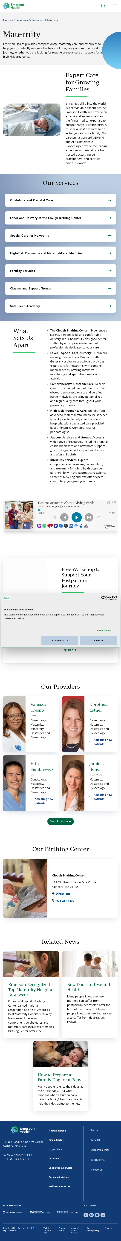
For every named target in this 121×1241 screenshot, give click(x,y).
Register (68, 650)
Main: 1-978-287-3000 (19, 1155)
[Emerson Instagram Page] (91, 1215)
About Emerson (57, 1130)
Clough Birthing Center (68, 875)
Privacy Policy (62, 1229)
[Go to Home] (13, 6)
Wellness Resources (59, 1186)
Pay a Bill (96, 1139)
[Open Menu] (115, 6)
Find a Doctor (56, 1139)
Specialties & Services (28, 20)
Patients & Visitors (59, 1177)
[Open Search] (103, 6)
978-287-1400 (65, 900)
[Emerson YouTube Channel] (97, 1215)
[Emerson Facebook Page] (86, 1215)
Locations (54, 1158)
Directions (63, 894)
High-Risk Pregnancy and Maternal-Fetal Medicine (46, 253)
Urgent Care (55, 1149)
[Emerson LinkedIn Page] (103, 1215)
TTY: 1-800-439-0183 (18, 1159)
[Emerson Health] (23, 1130)
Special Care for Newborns (29, 235)
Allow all (98, 640)
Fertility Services (22, 271)
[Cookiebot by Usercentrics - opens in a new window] (103, 598)
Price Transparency (93, 1229)
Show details (104, 630)
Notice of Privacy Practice (74, 1230)
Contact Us (96, 1169)
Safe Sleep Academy (25, 306)
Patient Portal (98, 1159)
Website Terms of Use (47, 1230)
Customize (58, 640)
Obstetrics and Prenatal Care (31, 200)
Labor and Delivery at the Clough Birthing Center (45, 218)
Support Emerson (100, 1149)
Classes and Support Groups (30, 288)
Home (7, 20)
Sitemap (108, 1228)
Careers (95, 1130)
